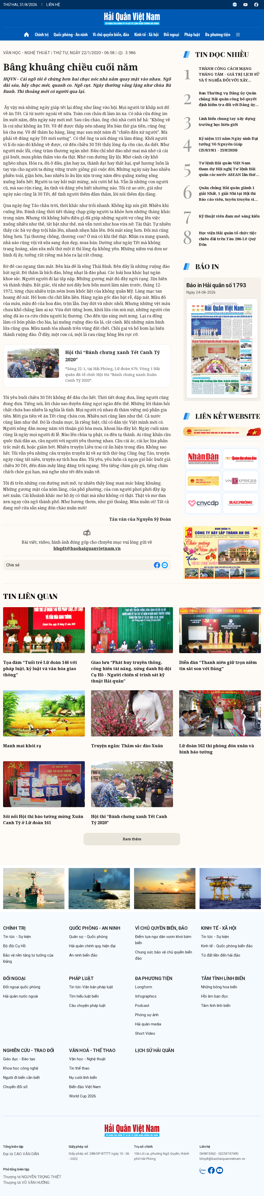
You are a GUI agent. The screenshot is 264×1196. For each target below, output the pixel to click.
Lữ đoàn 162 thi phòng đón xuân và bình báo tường (216, 749)
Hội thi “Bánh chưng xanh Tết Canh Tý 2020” (129, 819)
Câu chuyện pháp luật (87, 1005)
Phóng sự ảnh (147, 1015)
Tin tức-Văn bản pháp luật (91, 987)
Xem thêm (132, 839)
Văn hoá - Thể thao (92, 1050)
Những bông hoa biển (219, 987)
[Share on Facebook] (157, 565)
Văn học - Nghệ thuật (26, 52)
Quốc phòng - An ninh (71, 34)
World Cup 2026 (82, 1096)
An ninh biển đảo (83, 955)
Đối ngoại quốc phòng (21, 987)
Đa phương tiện (217, 34)
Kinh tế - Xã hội (146, 34)
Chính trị (41, 34)
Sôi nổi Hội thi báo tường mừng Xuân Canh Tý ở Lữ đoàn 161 (43, 819)
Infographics (145, 996)
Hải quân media (148, 1024)
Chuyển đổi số (15, 1087)
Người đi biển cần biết (21, 1077)
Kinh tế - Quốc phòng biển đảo (227, 946)
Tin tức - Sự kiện (17, 936)
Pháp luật (192, 34)
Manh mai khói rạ (22, 746)
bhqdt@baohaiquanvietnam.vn (87, 548)
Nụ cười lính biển (83, 1077)
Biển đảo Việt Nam (85, 1087)
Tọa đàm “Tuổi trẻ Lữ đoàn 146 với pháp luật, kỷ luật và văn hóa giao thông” (40, 669)
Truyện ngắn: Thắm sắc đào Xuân (127, 746)
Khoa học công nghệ (20, 1068)
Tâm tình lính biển (223, 978)
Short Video (145, 1033)
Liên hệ (53, 4)
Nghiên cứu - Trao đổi (28, 1050)
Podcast (142, 1005)
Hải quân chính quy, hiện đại (92, 946)
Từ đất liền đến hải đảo (220, 955)
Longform (143, 987)
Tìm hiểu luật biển (84, 996)
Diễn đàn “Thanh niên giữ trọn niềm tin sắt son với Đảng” (218, 665)
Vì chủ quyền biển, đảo (111, 34)
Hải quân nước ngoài (20, 996)
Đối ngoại (171, 34)
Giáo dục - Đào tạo (19, 1059)
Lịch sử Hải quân (154, 1050)
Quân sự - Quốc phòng (88, 936)
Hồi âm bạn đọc (214, 996)
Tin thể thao (79, 1068)
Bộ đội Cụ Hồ (14, 946)
